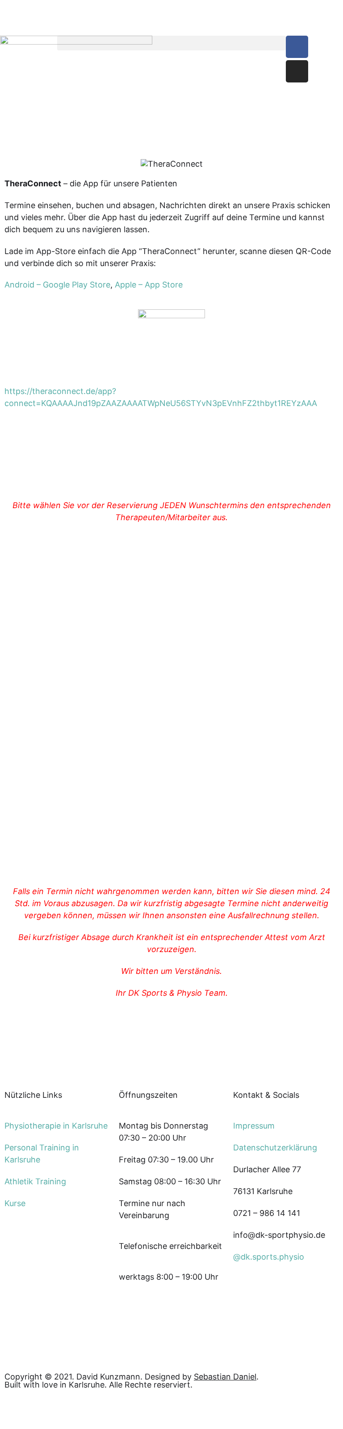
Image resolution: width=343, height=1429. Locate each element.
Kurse (14, 1203)
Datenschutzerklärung (275, 1147)
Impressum (254, 1125)
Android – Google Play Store (57, 284)
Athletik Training (35, 1181)
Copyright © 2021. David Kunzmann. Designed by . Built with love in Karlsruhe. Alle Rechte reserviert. (131, 1380)
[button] (171, 43)
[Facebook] (297, 47)
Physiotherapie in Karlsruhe (56, 1125)
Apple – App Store (149, 284)
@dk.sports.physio (268, 1256)
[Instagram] (297, 71)
